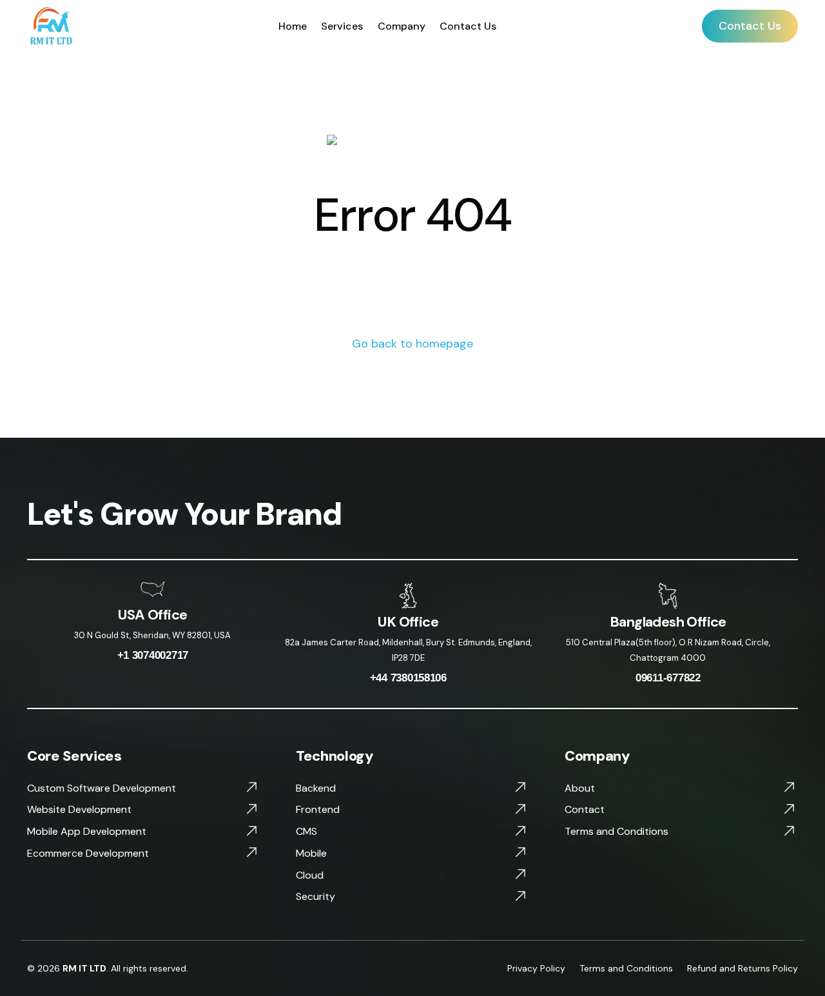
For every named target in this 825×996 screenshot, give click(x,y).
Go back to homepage (412, 343)
